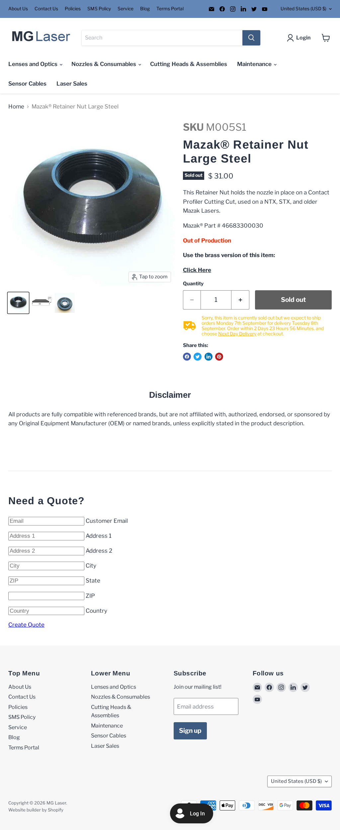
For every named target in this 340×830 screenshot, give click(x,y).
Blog (145, 8)
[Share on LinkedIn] (208, 357)
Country (96, 610)
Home (16, 107)
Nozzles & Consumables (104, 64)
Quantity (193, 284)
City (91, 565)
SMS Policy (99, 8)
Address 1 (99, 535)
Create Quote (26, 624)
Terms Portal (170, 8)
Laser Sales (71, 83)
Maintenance (255, 64)
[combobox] (162, 37)
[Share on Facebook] (187, 357)
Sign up (190, 730)
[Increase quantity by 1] (240, 300)
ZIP (90, 595)
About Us (18, 8)
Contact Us (46, 8)
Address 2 (99, 550)
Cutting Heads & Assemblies (188, 64)
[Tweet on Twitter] (198, 357)
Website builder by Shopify (35, 809)
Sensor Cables (27, 83)
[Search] (251, 37)
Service (125, 8)
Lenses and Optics (33, 64)
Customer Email (107, 521)
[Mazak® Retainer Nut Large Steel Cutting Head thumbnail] (18, 302)
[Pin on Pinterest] (219, 357)
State (93, 580)
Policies (73, 8)
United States (303, 8)
